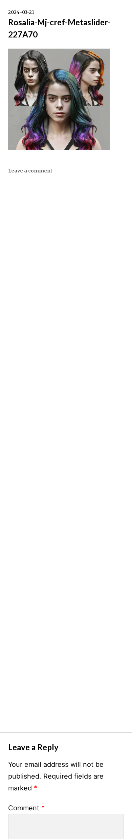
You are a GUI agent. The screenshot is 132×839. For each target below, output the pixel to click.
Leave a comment (30, 171)
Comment (26, 808)
